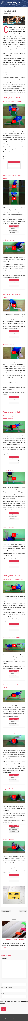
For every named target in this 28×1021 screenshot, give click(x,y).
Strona (2, 993)
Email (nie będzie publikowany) (7, 987)
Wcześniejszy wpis (6, 911)
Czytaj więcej (5, 947)
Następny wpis (23, 911)
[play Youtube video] (14, 110)
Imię (2, 981)
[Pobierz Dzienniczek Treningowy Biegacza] (13, 929)
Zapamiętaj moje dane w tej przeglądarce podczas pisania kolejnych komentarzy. (14, 1002)
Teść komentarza (4, 958)
